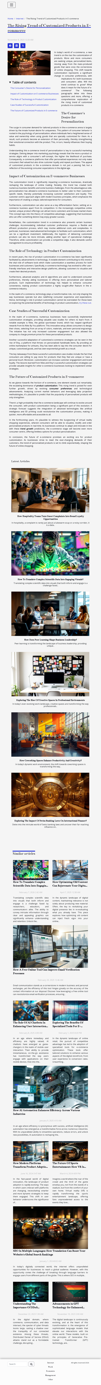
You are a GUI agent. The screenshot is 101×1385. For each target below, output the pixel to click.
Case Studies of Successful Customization (29, 105)
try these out (85, 302)
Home (10, 18)
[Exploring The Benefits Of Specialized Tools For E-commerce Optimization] (70, 1010)
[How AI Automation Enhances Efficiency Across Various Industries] (50, 1086)
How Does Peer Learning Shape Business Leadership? (50, 639)
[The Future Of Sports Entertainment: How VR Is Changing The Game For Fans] (70, 1151)
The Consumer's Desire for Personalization (30, 88)
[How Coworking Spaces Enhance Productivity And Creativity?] (50, 734)
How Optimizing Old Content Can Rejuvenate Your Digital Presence (70, 885)
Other (50, 1379)
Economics (50, 1371)
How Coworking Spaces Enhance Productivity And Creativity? (50, 760)
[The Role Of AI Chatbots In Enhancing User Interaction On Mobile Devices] (31, 1010)
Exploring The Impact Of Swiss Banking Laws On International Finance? (50, 820)
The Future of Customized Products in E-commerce (33, 110)
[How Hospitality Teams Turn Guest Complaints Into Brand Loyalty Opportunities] (50, 490)
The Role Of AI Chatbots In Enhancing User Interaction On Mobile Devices (29, 1026)
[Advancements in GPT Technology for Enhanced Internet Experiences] (70, 1291)
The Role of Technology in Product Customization (33, 99)
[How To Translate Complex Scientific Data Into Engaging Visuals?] (50, 553)
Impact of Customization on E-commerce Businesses (34, 93)
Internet (20, 18)
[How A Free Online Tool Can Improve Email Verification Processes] (50, 946)
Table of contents (24, 82)
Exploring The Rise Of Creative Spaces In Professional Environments (50, 700)
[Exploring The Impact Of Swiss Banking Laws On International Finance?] (50, 795)
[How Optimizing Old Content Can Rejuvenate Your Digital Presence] (70, 869)
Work (50, 1367)
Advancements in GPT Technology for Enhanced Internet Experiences (67, 1307)
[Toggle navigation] (12, 5)
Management (50, 1375)
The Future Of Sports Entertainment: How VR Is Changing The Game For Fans (69, 1167)
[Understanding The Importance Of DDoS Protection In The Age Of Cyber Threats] (31, 1291)
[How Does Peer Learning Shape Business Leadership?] (50, 614)
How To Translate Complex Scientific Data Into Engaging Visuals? (50, 579)
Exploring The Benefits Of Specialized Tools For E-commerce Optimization (67, 1026)
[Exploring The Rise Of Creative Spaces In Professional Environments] (50, 674)
